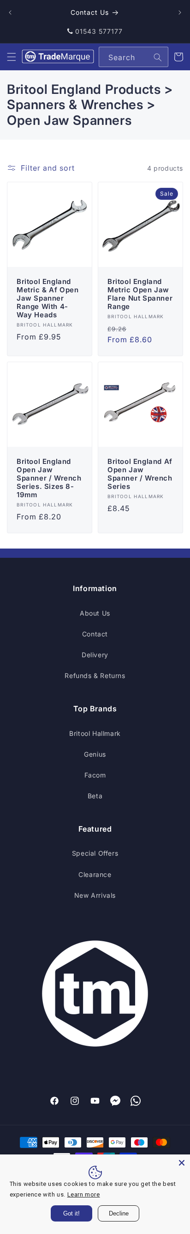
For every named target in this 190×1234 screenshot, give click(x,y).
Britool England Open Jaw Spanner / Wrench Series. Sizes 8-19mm (49, 478)
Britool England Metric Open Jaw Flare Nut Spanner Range (139, 294)
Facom (95, 775)
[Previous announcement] (10, 12)
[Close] (181, 1162)
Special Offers (95, 853)
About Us (95, 613)
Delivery (95, 655)
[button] (11, 57)
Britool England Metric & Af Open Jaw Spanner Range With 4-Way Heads (48, 298)
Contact (95, 634)
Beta (95, 796)
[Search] (158, 57)
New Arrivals (95, 895)
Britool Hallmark (95, 733)
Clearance (94, 874)
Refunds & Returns (95, 675)
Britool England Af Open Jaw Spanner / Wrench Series (139, 474)
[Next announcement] (180, 12)
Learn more (83, 1194)
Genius (95, 754)
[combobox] (133, 57)
